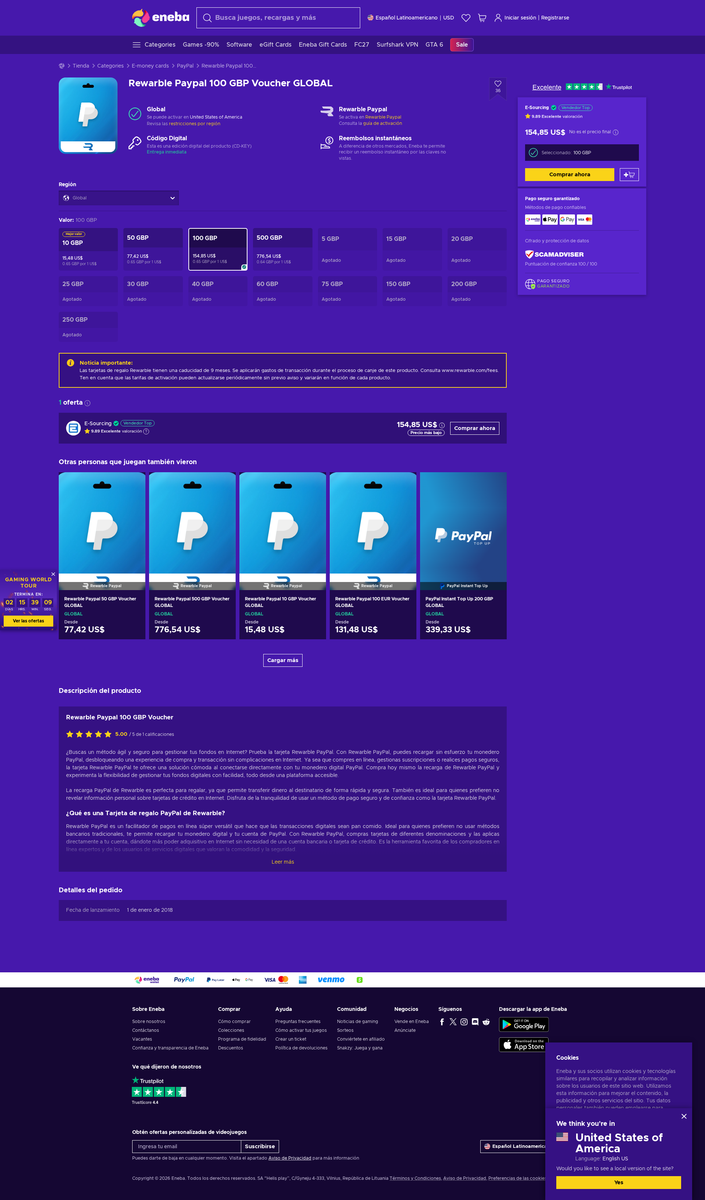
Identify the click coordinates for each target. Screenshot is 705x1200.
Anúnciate (405, 1030)
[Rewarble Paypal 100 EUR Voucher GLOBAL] (373, 521)
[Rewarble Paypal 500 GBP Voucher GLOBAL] (192, 521)
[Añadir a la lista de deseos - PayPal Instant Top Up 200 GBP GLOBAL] (494, 484)
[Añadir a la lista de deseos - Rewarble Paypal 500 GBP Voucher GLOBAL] (223, 484)
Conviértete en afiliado (361, 1039)
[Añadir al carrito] (629, 174)
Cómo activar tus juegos (301, 1030)
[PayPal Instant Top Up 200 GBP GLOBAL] (463, 521)
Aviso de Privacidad (289, 1158)
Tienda (81, 66)
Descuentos (230, 1048)
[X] (453, 1021)
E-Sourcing (98, 423)
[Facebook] (442, 1021)
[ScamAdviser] (554, 254)
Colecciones (231, 1030)
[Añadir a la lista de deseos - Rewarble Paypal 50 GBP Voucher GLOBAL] (133, 484)
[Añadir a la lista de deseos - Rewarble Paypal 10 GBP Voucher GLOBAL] (313, 484)
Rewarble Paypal (383, 117)
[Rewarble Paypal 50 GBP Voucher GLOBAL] (102, 521)
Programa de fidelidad (242, 1039)
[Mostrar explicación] (146, 431)
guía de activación (382, 123)
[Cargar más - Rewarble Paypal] (327, 113)
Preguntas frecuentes (298, 1021)
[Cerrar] (684, 1116)
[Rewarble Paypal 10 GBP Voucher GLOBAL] (282, 521)
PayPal (185, 66)
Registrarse (555, 18)
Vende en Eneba (411, 1021)
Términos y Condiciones (415, 1178)
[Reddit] (486, 1021)
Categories (110, 66)
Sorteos (345, 1030)
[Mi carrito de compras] (482, 17)
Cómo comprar (234, 1021)
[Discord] (475, 1021)
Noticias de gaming (357, 1021)
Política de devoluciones (301, 1048)
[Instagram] (464, 1021)
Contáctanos (145, 1030)
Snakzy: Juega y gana (360, 1048)
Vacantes (142, 1039)
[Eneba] (160, 17)
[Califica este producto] (90, 734)
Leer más (283, 862)
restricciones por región (194, 124)
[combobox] (278, 18)
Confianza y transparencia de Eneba (170, 1048)
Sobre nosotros (148, 1021)
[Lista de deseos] (466, 17)
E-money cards (150, 66)
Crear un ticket (290, 1039)
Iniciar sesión (520, 18)
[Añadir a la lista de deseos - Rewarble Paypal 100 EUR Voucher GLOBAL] (404, 484)
